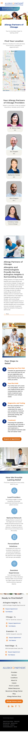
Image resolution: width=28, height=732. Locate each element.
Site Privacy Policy (6, 723)
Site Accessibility (6, 724)
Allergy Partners (14, 4)
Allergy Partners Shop (14, 696)
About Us (14, 680)
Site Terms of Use (14, 723)
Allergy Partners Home (14, 701)
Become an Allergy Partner (14, 691)
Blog (14, 694)
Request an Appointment (12, 439)
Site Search (12, 724)
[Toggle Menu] (2, 3)
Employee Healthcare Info (8, 726)
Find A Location (14, 686)
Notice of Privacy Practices (8, 721)
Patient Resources (14, 688)
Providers (14, 672)
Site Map (15, 726)
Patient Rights (17, 721)
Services (14, 675)
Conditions (14, 677)
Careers (14, 683)
